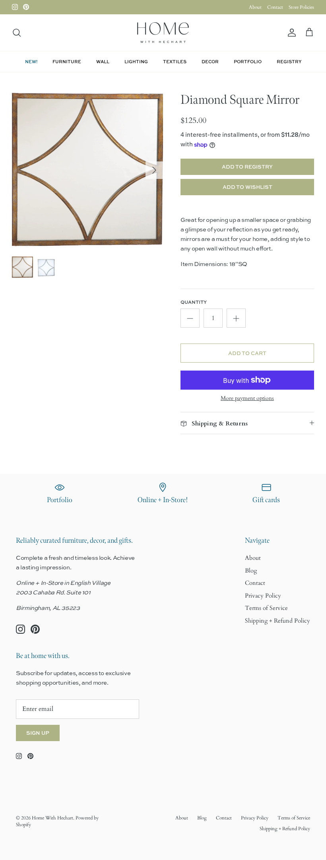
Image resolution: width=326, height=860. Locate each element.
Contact (275, 7)
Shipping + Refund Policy (277, 621)
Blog (251, 571)
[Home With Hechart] (163, 32)
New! (31, 61)
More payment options (247, 398)
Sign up (37, 732)
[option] (87, 169)
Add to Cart (247, 353)
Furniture (66, 61)
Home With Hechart (52, 818)
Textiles (174, 61)
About (255, 7)
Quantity (193, 302)
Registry (289, 61)
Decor (210, 61)
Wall (102, 61)
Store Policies (301, 7)
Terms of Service (266, 608)
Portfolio (248, 61)
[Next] (154, 170)
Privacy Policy (263, 596)
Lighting (136, 61)
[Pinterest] (26, 7)
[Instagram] (15, 7)
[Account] (290, 33)
